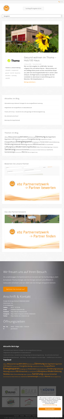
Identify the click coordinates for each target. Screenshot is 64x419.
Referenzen (28, 415)
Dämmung (40, 136)
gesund (7, 73)
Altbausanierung (14, 137)
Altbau (6, 137)
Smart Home (40, 149)
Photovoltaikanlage (45, 147)
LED (45, 144)
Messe (13, 147)
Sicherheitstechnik (33, 149)
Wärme (24, 152)
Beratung (32, 137)
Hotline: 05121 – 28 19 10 (59, 2)
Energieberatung (34, 139)
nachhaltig (13, 75)
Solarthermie (49, 149)
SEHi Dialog (23, 357)
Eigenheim (52, 137)
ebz (47, 137)
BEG (29, 137)
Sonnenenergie (10, 152)
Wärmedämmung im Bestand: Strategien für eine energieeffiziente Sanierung (23, 103)
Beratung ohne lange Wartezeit (12, 120)
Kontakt (22, 415)
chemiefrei (8, 70)
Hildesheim (30, 144)
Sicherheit (25, 150)
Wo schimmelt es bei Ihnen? (11, 116)
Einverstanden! (49, 409)
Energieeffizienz (10, 142)
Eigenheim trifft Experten (12, 139)
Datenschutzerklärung (50, 405)
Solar (45, 149)
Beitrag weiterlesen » (30, 82)
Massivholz (17, 73)
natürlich (7, 78)
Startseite (16, 415)
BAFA (22, 137)
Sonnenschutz (18, 152)
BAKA (26, 137)
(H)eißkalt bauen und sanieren (54, 357)
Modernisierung (23, 147)
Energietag (35, 142)
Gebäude (17, 144)
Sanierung (10, 149)
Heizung (24, 144)
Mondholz (7, 75)
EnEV (39, 142)
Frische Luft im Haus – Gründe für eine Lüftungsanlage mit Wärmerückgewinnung (25, 112)
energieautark (14, 70)
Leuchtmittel (50, 144)
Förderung (9, 144)
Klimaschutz (40, 144)
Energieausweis (24, 139)
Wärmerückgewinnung (32, 152)
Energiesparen (24, 141)
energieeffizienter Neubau (46, 139)
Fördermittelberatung (53, 142)
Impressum (35, 415)
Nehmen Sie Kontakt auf (15, 289)
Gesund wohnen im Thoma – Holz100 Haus (40, 59)
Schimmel (19, 150)
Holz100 (12, 73)
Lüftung (8, 147)
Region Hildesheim (54, 147)
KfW (34, 144)
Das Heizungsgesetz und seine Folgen (36, 357)
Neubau (33, 147)
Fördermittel (44, 142)
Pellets (38, 147)
